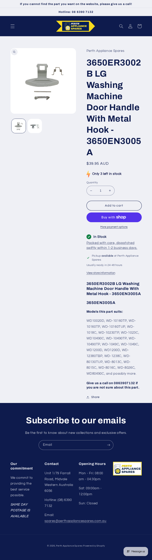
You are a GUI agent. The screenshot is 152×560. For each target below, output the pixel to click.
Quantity (92, 182)
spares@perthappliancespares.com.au (75, 521)
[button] (12, 26)
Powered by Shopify (94, 546)
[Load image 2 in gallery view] (35, 126)
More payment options (114, 227)
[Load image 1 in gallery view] (18, 126)
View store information (100, 272)
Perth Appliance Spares (69, 546)
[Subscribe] (108, 445)
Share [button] (95, 397)
